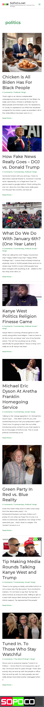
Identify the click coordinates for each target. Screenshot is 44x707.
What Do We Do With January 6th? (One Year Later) (21, 238)
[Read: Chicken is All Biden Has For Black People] (22, 52)
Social (34, 248)
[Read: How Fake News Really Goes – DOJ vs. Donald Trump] (22, 138)
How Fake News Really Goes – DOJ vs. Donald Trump (21, 162)
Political (17, 92)
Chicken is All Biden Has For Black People (17, 82)
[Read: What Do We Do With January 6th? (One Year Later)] (22, 215)
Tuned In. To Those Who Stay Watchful (19, 649)
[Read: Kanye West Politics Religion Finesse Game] (22, 295)
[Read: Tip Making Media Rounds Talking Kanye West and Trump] (22, 547)
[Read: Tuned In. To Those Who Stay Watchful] (22, 625)
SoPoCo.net (17, 3)
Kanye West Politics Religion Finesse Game (19, 316)
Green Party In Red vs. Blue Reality (17, 494)
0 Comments (7, 92)
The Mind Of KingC (21, 659)
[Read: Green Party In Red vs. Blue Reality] (22, 464)
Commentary (19, 172)
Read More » (7, 118)
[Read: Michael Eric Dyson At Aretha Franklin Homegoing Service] (22, 370)
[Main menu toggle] (39, 4)
